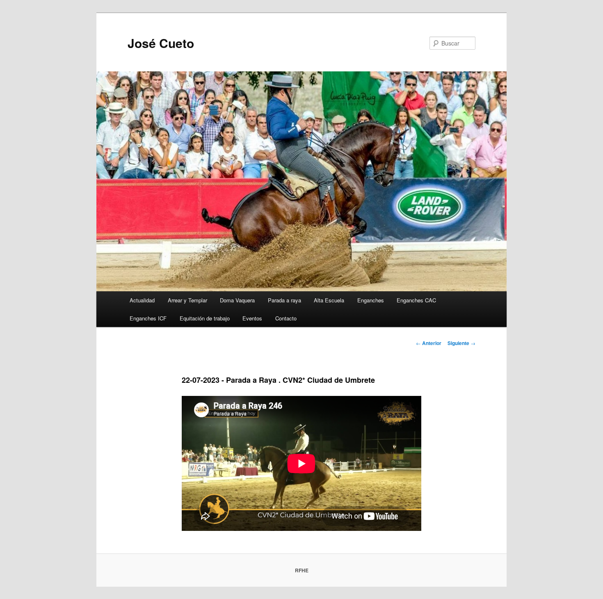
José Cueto (161, 43)
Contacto (286, 318)
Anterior (428, 343)
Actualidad (142, 300)
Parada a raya (284, 300)
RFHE (301, 570)
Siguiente (461, 343)
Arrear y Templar (187, 300)
